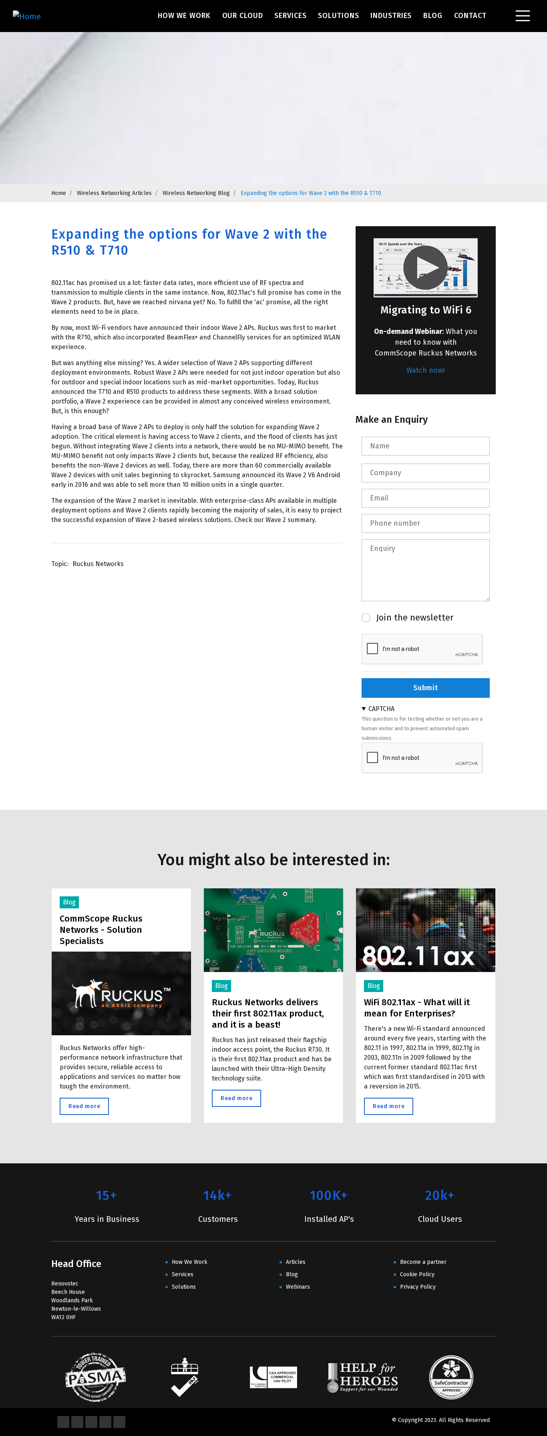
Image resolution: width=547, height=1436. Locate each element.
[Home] (37, 16)
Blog (432, 15)
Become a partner (423, 1262)
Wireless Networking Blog (196, 193)
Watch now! (425, 370)
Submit (425, 687)
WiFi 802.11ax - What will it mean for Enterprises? (417, 1008)
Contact (470, 15)
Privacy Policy (418, 1286)
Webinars (298, 1286)
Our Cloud (242, 15)
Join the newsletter (415, 617)
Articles (296, 1262)
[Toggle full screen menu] (523, 16)
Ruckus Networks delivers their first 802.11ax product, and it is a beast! (268, 1013)
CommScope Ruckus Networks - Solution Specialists (101, 929)
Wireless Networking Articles (114, 193)
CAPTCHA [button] (381, 709)
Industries (391, 15)
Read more (88, 1106)
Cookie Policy (417, 1274)
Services (290, 15)
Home (58, 193)
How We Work (184, 15)
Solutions (338, 15)
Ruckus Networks (98, 564)
